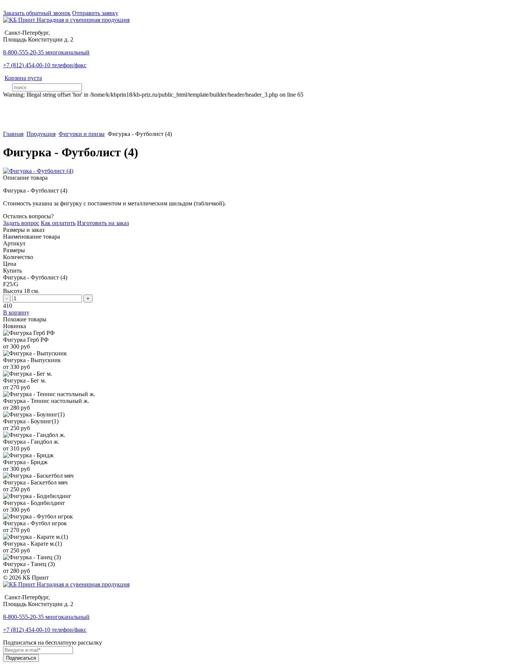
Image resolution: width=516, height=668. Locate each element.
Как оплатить (58, 223)
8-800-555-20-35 (46, 52)
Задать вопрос (21, 223)
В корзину (16, 312)
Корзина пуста (23, 78)
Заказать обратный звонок (37, 13)
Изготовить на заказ (103, 223)
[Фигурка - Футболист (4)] (38, 171)
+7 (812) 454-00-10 (45, 65)
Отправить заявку (95, 13)
